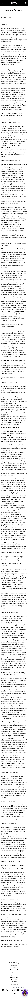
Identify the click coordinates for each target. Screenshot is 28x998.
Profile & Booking (14, 963)
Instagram (15, 977)
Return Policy (14, 967)
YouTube (14, 979)
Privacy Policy (14, 969)
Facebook (14, 973)
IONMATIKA (16, 985)
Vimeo (15, 981)
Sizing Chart (14, 965)
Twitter (15, 975)
